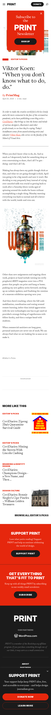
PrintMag (12, 95)
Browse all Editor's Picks (32, 515)
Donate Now (25, 697)
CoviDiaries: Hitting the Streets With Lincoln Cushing (15, 450)
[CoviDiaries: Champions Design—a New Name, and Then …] (40, 472)
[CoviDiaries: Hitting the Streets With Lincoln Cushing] (40, 448)
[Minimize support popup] (47, 671)
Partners (25, 667)
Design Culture (11, 491)
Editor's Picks (19, 59)
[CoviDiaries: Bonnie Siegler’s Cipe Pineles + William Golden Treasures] (40, 498)
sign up (25, 41)
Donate (37, 4)
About (25, 664)
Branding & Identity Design (13, 465)
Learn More (25, 705)
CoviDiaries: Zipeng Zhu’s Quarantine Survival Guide (15, 425)
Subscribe (25, 595)
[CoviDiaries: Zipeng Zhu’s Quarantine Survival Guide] (40, 423)
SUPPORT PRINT (25, 553)
